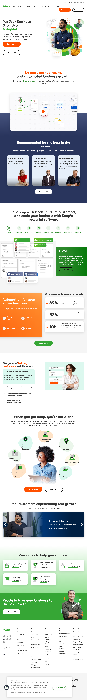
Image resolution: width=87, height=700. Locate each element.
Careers (19, 637)
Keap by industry (21, 645)
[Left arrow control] (5, 524)
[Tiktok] (10, 639)
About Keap (20, 631)
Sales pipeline (35, 665)
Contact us (15, 566)
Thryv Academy (77, 642)
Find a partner (63, 639)
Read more (15, 580)
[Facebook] (4, 636)
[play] (43, 112)
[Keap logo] (6, 6)
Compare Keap (21, 648)
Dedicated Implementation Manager (25, 447)
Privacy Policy (37, 685)
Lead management (36, 659)
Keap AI (47, 646)
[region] (39, 687)
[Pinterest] (7, 639)
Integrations (34, 647)
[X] (7, 636)
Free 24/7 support (72, 463)
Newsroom (20, 642)
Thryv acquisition (21, 634)
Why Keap (15, 6)
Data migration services (14, 459)
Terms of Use (42, 692)
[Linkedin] (4, 639)
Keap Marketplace (78, 644)
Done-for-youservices (46, 441)
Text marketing (35, 667)
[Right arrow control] (81, 524)
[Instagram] (10, 636)
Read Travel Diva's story (57, 528)
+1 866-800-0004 (7, 648)
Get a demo (65, 10)
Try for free (78, 10)
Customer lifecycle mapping (66, 448)
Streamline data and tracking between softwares (17, 401)
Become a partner (64, 633)
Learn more (66, 269)
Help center (76, 639)
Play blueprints (77, 652)
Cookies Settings (59, 688)
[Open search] (65, 2)
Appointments (35, 631)
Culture (19, 640)
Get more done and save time (18, 371)
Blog (46, 661)
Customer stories (22, 650)
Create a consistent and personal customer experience (19, 394)
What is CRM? (49, 634)
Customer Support (78, 636)
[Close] (68, 679)
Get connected (73, 566)
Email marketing (35, 644)
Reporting (34, 662)
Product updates (78, 659)
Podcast (47, 664)
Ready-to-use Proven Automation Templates (19, 475)
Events (47, 631)
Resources (55, 6)
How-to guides (49, 659)
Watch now (43, 581)
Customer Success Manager (65, 476)
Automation (34, 634)
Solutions (26, 6)
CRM (32, 637)
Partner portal (63, 636)
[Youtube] (4, 642)
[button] (6, 687)
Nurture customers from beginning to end (19, 388)
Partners (44, 6)
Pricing (36, 6)
